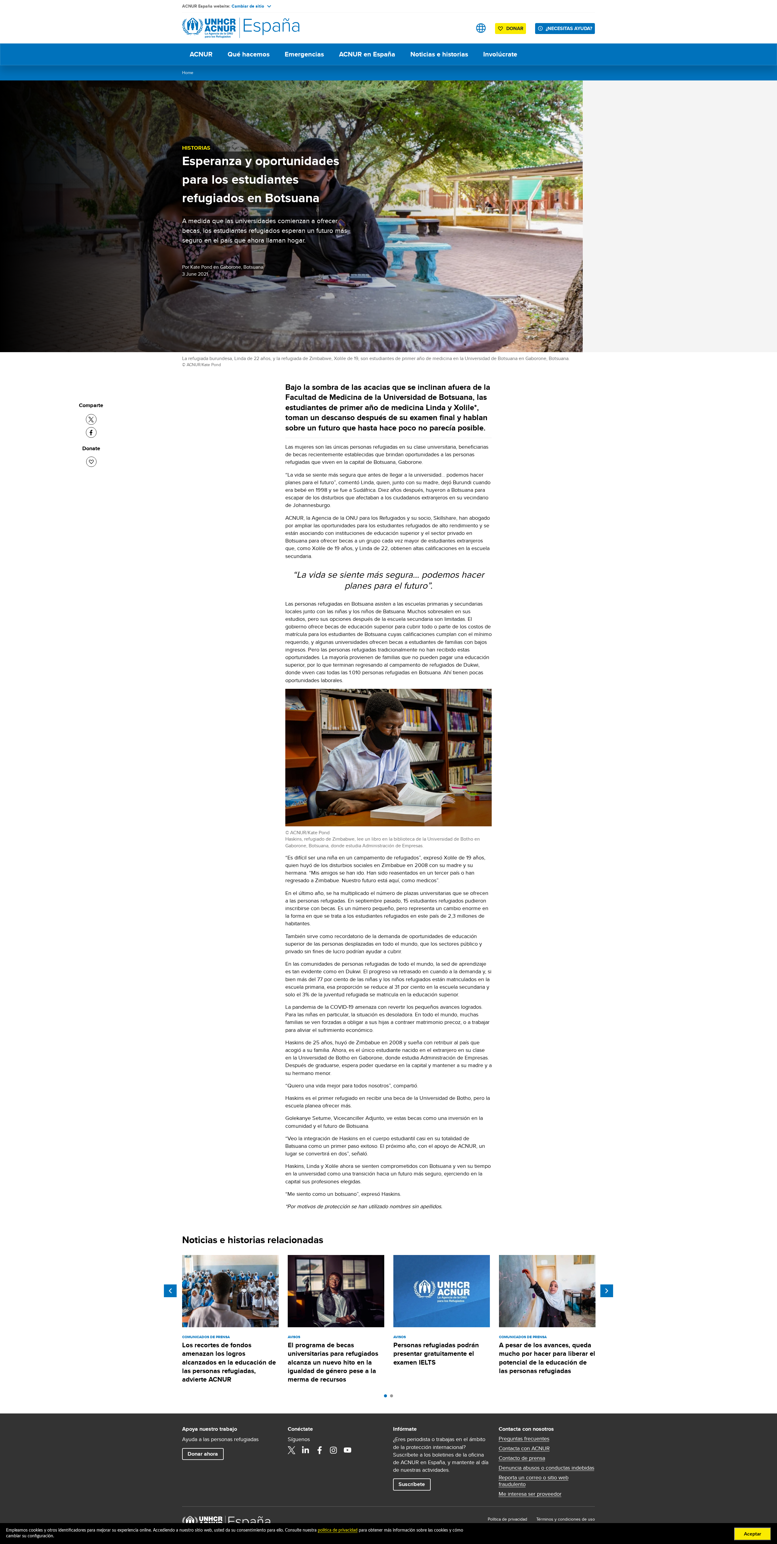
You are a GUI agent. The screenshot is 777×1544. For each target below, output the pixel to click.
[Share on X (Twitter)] (91, 419)
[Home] (224, 28)
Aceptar (752, 1534)
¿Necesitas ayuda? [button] (569, 28)
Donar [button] (514, 28)
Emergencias (304, 54)
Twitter (292, 1450)
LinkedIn (306, 1450)
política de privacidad (338, 1530)
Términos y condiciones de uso (565, 1519)
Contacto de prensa (522, 1458)
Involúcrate (500, 54)
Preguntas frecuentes (524, 1438)
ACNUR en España (367, 54)
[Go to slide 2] (393, 1397)
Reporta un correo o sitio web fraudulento (533, 1481)
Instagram (334, 1450)
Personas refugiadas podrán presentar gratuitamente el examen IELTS (436, 1353)
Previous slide (170, 1290)
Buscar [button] (462, 28)
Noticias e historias (439, 54)
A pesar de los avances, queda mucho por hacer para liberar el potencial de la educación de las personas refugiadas (547, 1358)
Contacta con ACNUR (524, 1448)
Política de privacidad (507, 1519)
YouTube (347, 1450)
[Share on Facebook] (91, 432)
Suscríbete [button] (412, 1484)
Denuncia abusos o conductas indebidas (546, 1467)
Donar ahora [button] (203, 1454)
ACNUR (201, 54)
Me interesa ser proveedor (530, 1494)
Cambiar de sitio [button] (248, 6)
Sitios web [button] (481, 28)
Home (187, 73)
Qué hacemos (249, 54)
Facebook (320, 1450)
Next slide (606, 1290)
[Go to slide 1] (387, 1397)
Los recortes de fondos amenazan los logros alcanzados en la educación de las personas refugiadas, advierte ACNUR (229, 1362)
